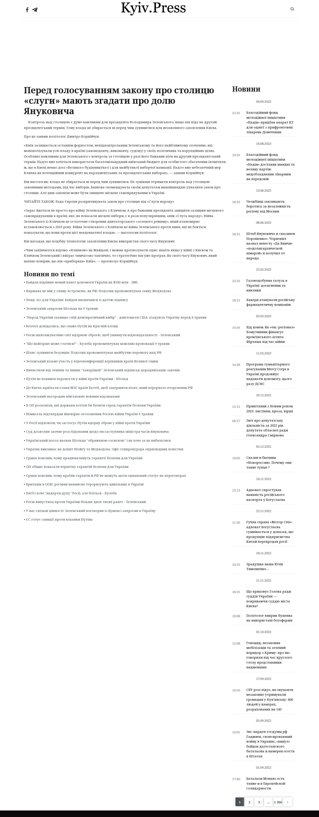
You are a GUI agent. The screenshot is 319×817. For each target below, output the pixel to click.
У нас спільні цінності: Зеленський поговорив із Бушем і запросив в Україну (91, 510)
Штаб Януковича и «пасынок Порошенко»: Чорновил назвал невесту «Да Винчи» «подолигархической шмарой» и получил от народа (270, 245)
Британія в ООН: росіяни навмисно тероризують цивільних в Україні (85, 484)
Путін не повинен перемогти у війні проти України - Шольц (77, 378)
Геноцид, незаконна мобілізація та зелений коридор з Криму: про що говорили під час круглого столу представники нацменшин (269, 655)
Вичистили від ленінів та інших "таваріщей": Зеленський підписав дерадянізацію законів (103, 370)
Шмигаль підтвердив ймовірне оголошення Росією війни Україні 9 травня (89, 414)
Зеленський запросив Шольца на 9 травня (62, 308)
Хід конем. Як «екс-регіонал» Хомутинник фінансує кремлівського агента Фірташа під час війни (270, 334)
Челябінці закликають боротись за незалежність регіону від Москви (268, 206)
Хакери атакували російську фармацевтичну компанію (270, 302)
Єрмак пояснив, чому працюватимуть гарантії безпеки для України (84, 458)
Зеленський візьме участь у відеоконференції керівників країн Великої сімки (92, 361)
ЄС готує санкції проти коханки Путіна (59, 519)
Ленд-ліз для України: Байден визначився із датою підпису (77, 300)
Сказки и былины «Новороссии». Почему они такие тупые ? (268, 462)
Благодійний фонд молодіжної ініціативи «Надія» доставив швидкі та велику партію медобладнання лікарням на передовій (270, 166)
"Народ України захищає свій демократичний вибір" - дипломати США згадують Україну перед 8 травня (116, 317)
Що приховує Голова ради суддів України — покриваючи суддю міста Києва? (268, 598)
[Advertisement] (159, 50)
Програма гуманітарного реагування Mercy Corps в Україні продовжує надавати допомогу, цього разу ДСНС (269, 374)
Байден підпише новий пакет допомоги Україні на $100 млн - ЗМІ (82, 282)
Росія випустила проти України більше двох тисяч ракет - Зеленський (86, 502)
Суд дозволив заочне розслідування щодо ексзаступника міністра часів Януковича (97, 431)
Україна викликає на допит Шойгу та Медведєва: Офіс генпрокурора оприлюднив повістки (104, 449)
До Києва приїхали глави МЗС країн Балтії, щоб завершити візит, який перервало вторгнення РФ (109, 387)
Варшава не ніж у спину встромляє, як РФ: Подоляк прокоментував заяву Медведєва (98, 291)
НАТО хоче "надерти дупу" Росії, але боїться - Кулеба (71, 493)
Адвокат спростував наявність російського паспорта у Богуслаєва (265, 495)
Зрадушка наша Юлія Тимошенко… (264, 566)
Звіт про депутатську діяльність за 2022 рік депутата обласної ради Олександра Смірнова (267, 427)
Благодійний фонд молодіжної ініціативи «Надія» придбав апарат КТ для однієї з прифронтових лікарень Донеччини (270, 122)
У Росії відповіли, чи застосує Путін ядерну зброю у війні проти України (88, 423)
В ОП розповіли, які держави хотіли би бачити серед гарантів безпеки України (93, 405)
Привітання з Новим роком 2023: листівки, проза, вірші (269, 408)
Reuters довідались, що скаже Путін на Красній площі (72, 326)
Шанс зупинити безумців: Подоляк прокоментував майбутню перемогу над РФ (93, 352)
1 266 (278, 802)
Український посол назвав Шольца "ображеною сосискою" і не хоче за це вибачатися (98, 440)
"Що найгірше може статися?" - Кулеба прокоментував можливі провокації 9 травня (98, 343)
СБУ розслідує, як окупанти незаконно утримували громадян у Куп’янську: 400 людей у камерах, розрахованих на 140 (269, 699)
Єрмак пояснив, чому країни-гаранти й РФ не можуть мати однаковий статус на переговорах (106, 475)
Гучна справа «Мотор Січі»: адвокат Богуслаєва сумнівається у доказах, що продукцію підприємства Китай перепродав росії (269, 532)
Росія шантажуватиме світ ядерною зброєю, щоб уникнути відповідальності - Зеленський (103, 335)
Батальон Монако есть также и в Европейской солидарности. (265, 783)
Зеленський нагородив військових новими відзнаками (73, 396)
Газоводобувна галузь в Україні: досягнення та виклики (266, 285)
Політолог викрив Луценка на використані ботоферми (269, 618)
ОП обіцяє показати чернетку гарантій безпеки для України (77, 466)
